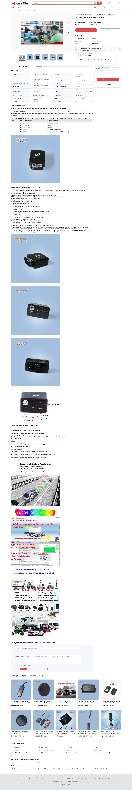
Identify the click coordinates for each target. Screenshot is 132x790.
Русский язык (53, 778)
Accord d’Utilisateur (54, 777)
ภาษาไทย (91, 778)
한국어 (78, 778)
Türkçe (96, 778)
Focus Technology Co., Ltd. (65, 781)
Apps (111, 8)
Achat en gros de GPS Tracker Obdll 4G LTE (97, 769)
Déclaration (45, 777)
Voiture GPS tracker (15, 750)
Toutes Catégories (17, 8)
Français (46, 778)
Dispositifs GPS (70, 769)
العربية (74, 778)
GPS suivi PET (69, 747)
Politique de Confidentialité (64, 777)
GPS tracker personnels (71, 753)
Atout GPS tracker (98, 747)
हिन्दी (87, 778)
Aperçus (96, 777)
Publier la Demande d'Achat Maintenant (57, 669)
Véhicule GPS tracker (98, 750)
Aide (105, 8)
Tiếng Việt (101, 778)
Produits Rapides (89, 777)
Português (41, 778)
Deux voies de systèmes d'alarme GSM (102, 753)
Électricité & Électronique (21, 10)
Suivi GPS (37, 769)
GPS (28, 10)
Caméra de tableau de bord (17, 747)
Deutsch (63, 778)
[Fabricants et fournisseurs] (19, 3)
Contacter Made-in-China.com (78, 777)
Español (35, 778)
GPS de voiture (46, 769)
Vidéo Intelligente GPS (43, 747)
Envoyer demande (86, 30)
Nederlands (69, 778)
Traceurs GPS (80, 769)
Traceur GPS (33, 10)
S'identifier (118, 4)
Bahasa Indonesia (108, 778)
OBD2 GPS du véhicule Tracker (45, 750)
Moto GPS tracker (42, 753)
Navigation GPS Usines (58, 769)
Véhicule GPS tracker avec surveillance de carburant (23, 753)
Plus (12, 771)
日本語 (83, 778)
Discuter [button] (111, 30)
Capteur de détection (71, 750)
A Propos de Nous (38, 777)
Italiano (58, 778)
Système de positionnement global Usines (22, 769)
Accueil (12, 10)
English (30, 778)
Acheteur (96, 8)
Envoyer (23, 669)
